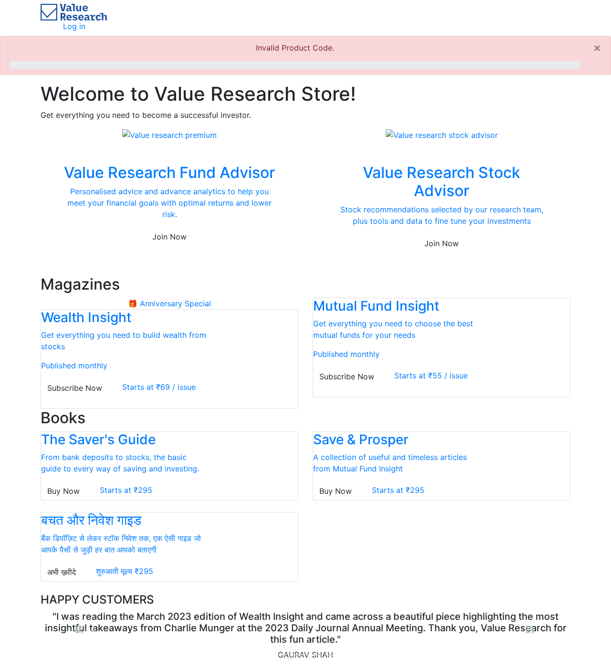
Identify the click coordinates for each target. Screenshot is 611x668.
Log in (74, 26)
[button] (80, 630)
